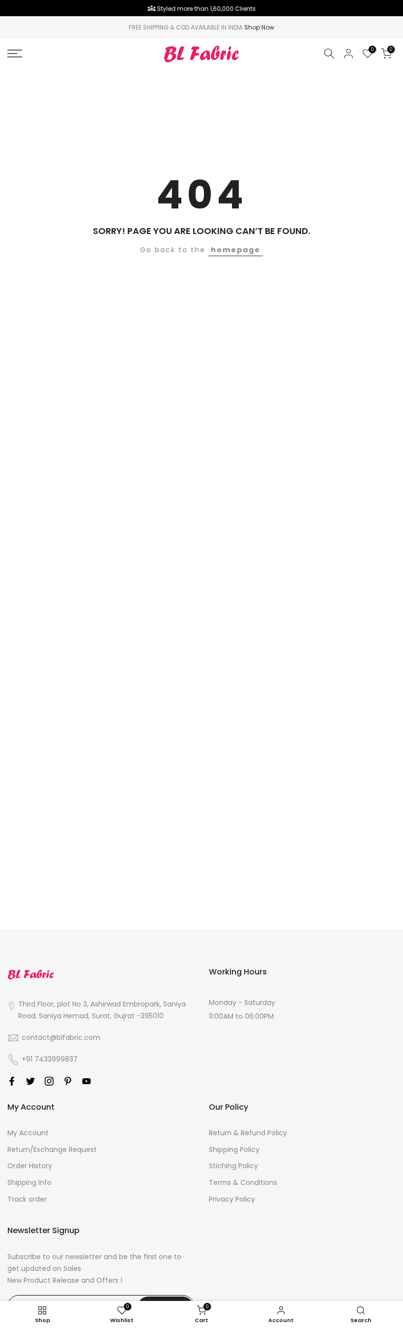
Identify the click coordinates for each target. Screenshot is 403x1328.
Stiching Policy (233, 1166)
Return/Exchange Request (52, 1149)
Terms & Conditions (243, 1182)
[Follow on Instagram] (49, 1081)
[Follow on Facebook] (11, 1081)
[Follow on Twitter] (30, 1081)
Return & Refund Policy (248, 1133)
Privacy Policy (232, 1199)
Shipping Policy (234, 1149)
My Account (28, 1133)
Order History (29, 1166)
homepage (235, 250)
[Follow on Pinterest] (67, 1081)
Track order (27, 1199)
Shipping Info (29, 1182)
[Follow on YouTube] (86, 1081)
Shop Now (259, 27)
